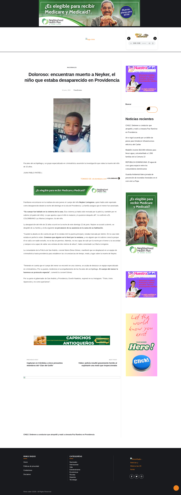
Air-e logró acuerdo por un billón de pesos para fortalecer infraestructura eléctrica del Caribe (139, 141)
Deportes (73, 477)
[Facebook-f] (132, 476)
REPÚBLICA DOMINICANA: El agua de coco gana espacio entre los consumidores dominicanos (140, 165)
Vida (71, 467)
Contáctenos (27, 470)
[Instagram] (141, 476)
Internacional (74, 464)
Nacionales (72, 67)
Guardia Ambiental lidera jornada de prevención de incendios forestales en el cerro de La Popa (141, 177)
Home (25, 462)
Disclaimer (27, 474)
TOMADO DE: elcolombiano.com (93, 179)
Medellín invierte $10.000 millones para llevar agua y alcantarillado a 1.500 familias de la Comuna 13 (140, 153)
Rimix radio (27, 491)
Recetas (72, 475)
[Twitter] (136, 476)
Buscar (128, 104)
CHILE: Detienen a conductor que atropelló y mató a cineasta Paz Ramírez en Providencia (58, 434)
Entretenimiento (75, 470)
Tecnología (73, 480)
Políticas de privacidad (31, 466)
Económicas (74, 472)
